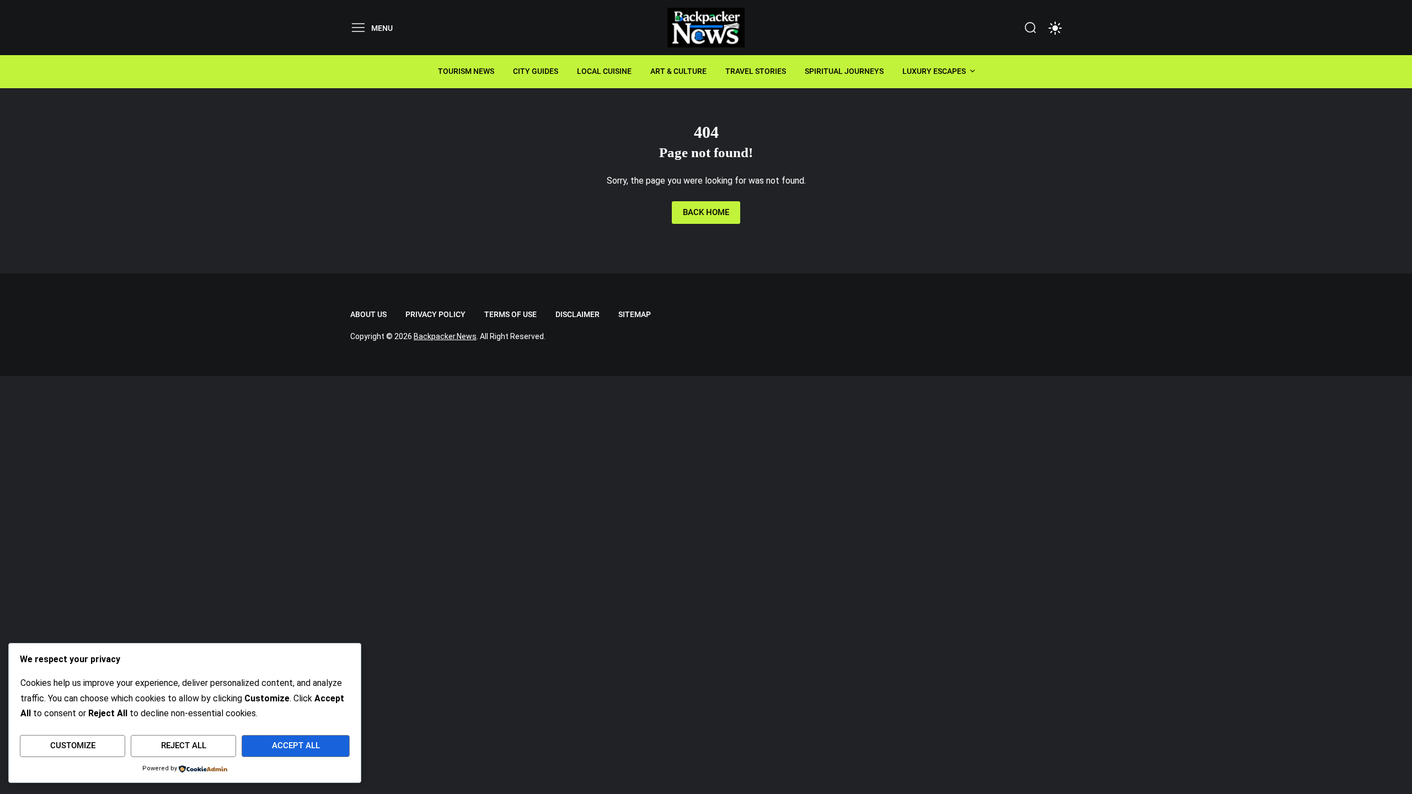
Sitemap (634, 314)
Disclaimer (577, 314)
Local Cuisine (604, 71)
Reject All (183, 745)
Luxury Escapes (934, 71)
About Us (368, 314)
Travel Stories (755, 71)
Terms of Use (510, 314)
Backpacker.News (445, 336)
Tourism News (466, 71)
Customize (72, 745)
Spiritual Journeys (844, 71)
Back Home (706, 212)
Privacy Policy (435, 314)
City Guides (535, 71)
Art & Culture (678, 71)
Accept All (296, 745)
